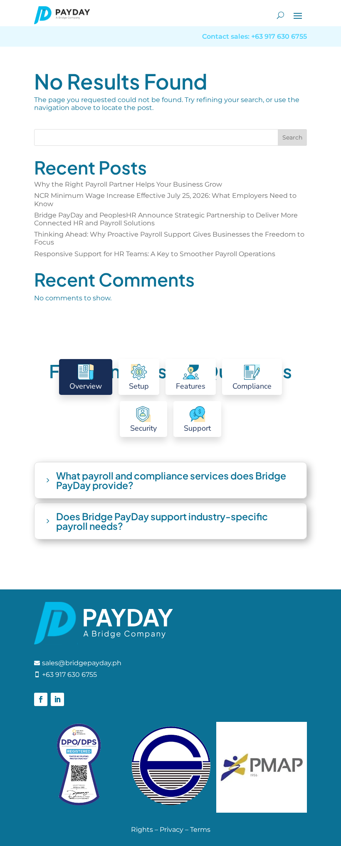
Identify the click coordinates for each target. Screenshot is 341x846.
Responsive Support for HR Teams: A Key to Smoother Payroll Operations (154, 254)
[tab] (85, 377)
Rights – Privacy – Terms (170, 830)
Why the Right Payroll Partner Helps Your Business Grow (129, 184)
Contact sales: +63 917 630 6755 (254, 36)
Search (292, 137)
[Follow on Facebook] (40, 699)
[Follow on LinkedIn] (57, 699)
